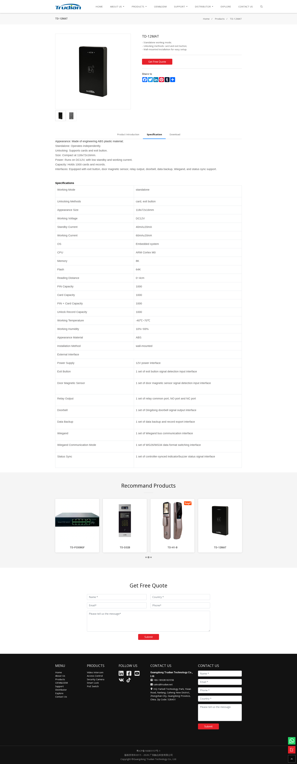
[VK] (121, 680)
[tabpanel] (77, 525)
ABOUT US (116, 6)
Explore (59, 693)
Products (220, 18)
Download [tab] (175, 134)
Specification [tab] (154, 134)
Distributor (61, 689)
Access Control (95, 675)
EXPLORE (226, 6)
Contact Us (61, 696)
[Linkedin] (121, 674)
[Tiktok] (129, 680)
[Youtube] (137, 674)
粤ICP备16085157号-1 (148, 750)
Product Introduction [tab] (128, 134)
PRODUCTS (138, 6)
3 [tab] (151, 557)
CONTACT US (245, 6)
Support (59, 686)
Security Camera (95, 679)
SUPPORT (180, 6)
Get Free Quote (157, 61)
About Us (60, 675)
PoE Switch (93, 686)
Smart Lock (93, 682)
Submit (148, 637)
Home (206, 18)
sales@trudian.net (163, 684)
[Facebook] (129, 674)
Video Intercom (95, 672)
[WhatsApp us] (291, 741)
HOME (99, 6)
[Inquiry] (292, 750)
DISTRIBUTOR (203, 6)
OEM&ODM (160, 6)
